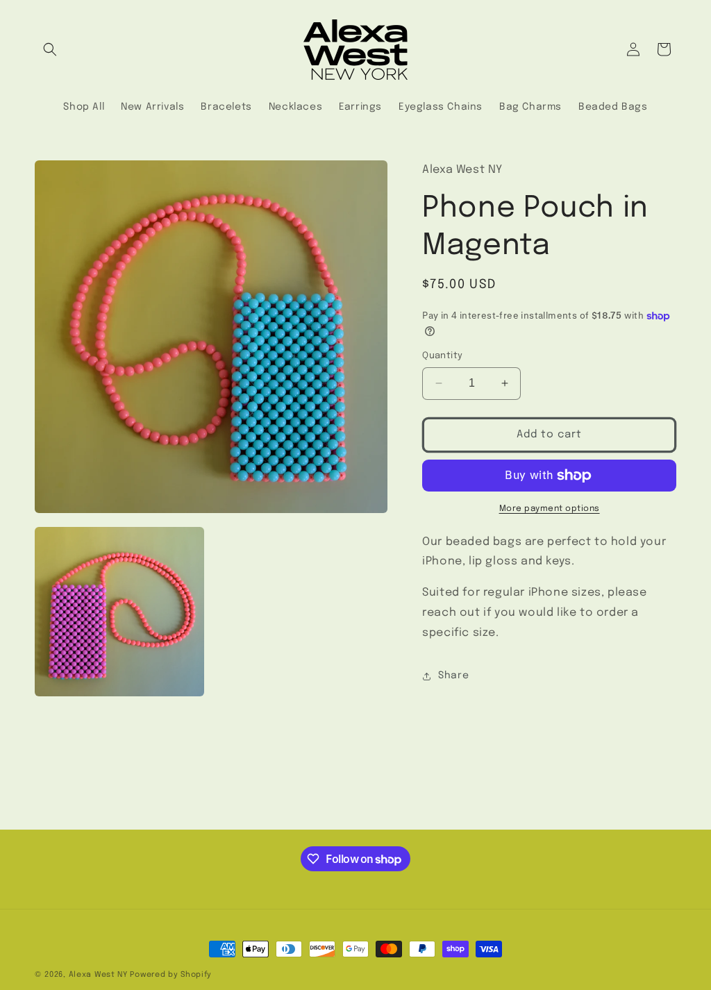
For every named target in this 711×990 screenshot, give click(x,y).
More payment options (549, 509)
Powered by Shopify (171, 975)
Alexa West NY (98, 975)
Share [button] (453, 675)
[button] (50, 49)
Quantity (442, 355)
